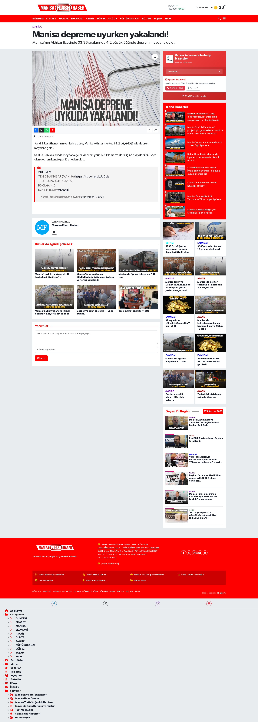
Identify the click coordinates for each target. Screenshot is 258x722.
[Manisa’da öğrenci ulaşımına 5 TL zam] (138, 260)
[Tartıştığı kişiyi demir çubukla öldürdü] (210, 379)
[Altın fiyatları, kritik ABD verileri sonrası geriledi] (210, 343)
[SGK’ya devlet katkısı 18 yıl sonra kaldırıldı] (210, 231)
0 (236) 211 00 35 (176, 88)
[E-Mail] (54, 232)
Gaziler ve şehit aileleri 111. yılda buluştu (174, 397)
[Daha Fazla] (52, 130)
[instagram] (157, 603)
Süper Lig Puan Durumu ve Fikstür (35, 706)
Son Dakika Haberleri (96, 580)
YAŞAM (157, 18)
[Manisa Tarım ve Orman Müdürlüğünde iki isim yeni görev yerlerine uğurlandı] (96, 260)
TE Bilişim (221, 593)
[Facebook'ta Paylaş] (36, 130)
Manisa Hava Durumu (97, 575)
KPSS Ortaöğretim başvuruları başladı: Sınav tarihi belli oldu (177, 249)
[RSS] (205, 552)
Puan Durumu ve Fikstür (192, 575)
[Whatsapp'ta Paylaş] (46, 130)
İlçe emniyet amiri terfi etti (134, 311)
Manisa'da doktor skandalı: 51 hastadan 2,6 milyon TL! (209, 285)
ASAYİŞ (90, 18)
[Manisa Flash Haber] (62, 7)
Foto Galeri (17, 660)
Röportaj (15, 672)
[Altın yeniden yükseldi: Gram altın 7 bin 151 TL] (178, 305)
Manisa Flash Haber (65, 225)
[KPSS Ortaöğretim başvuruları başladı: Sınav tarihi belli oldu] (178, 231)
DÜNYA (101, 18)
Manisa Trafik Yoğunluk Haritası (149, 575)
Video (14, 664)
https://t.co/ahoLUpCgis (92, 176)
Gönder (41, 358)
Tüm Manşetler (45, 580)
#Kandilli (63, 190)
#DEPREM (44, 172)
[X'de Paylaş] (41, 130)
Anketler (15, 679)
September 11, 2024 (92, 197)
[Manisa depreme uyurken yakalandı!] (96, 88)
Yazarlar (15, 668)
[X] (188, 552)
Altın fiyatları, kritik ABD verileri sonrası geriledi (208, 361)
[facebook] (54, 603)
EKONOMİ (77, 18)
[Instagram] (194, 552)
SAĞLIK (112, 18)
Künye (14, 683)
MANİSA (64, 18)
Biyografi (16, 675)
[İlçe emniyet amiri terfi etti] (138, 297)
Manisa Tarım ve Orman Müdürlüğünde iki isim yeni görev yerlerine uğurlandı (95, 277)
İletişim (14, 687)
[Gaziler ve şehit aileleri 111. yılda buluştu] (96, 297)
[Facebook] (183, 552)
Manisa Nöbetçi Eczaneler (51, 575)
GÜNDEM (38, 18)
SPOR (168, 18)
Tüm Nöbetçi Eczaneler (196, 96)
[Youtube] (199, 552)
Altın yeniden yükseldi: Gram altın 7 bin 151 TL (177, 323)
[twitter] (105, 603)
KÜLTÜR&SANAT (130, 18)
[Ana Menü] (224, 18)
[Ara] (220, 18)
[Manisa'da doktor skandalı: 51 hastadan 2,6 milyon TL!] (54, 260)
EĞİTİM (146, 18)
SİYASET (51, 18)
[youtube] (209, 603)
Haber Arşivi (140, 580)
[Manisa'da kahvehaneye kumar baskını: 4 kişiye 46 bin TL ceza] (54, 297)
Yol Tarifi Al (194, 88)
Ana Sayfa (16, 611)
